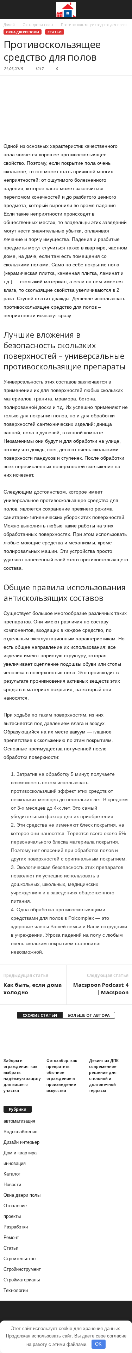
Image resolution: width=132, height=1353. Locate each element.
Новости (12, 1184)
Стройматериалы (22, 1279)
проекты (12, 1216)
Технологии (16, 1290)
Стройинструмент (22, 1269)
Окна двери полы (22, 32)
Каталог (12, 1174)
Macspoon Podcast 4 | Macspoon (100, 988)
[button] (121, 9)
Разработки (16, 1227)
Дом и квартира (20, 1152)
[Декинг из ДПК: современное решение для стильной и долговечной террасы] (108, 1040)
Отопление (15, 1205)
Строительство (20, 1258)
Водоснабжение (20, 1131)
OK (98, 1344)
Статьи (55, 32)
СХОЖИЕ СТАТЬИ (40, 1015)
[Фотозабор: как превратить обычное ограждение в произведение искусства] (66, 1040)
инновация (15, 1163)
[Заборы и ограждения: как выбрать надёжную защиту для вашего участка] (23, 1040)
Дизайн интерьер (21, 1142)
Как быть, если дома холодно (33, 988)
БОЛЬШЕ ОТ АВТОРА (89, 1015)
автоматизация (19, 1121)
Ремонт (11, 1237)
